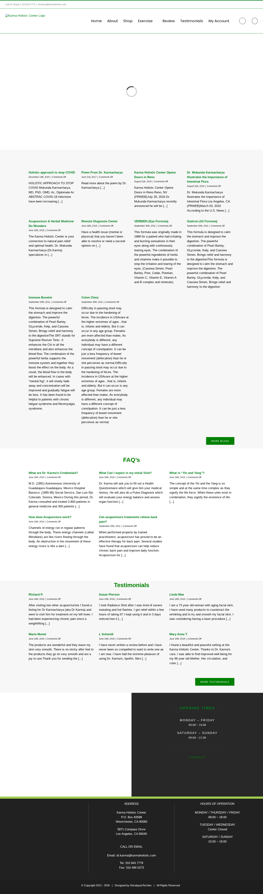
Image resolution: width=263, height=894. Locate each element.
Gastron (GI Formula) (202, 221)
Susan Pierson (109, 594)
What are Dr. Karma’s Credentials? (53, 473)
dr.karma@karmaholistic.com (52, 4)
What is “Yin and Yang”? (186, 473)
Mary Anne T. (178, 634)
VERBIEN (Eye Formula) (151, 221)
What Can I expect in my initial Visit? (125, 473)
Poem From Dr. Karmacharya (102, 172)
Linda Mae (176, 594)
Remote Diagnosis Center (99, 221)
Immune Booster (40, 297)
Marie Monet (37, 634)
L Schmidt (106, 634)
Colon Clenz (90, 297)
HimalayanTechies (141, 885)
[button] (255, 21)
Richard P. (36, 594)
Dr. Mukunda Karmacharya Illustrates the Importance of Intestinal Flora (207, 177)
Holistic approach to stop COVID (52, 172)
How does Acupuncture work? (50, 517)
